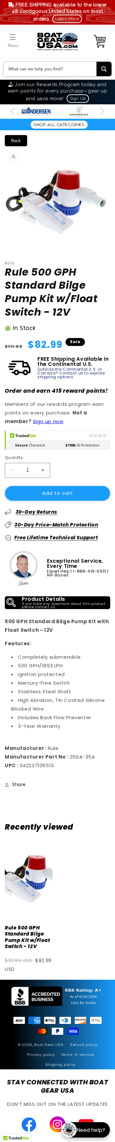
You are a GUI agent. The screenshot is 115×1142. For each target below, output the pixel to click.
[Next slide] (101, 111)
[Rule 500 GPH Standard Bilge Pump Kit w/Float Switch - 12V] (29, 878)
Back (16, 140)
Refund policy (83, 1044)
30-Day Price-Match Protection (56, 524)
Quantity (14, 457)
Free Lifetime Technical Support (56, 537)
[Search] (103, 69)
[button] (13, 37)
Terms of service (77, 1054)
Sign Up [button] (78, 98)
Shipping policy (60, 1064)
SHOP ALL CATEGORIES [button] (59, 124)
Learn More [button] (67, 18)
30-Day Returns (36, 512)
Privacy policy (41, 1054)
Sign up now (48, 421)
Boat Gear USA (48, 1044)
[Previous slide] (13, 111)
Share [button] (19, 784)
